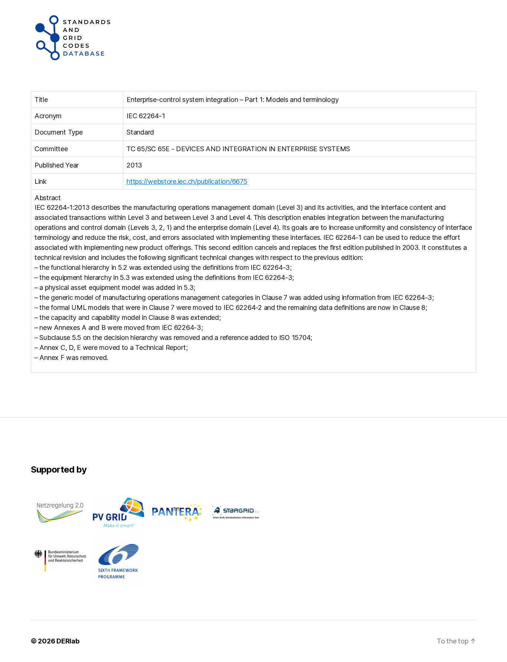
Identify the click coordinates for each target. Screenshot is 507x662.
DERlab (67, 641)
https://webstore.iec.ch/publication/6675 (187, 181)
